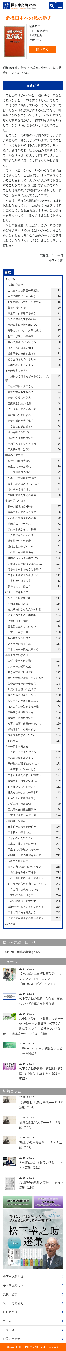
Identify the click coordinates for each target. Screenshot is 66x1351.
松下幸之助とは (13, 1276)
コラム (7, 1321)
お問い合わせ (11, 1338)
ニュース (8, 1329)
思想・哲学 (10, 1294)
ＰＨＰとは (10, 1312)
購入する (42, 49)
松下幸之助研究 (13, 1303)
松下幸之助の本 (13, 1285)
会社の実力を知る (22, 952)
